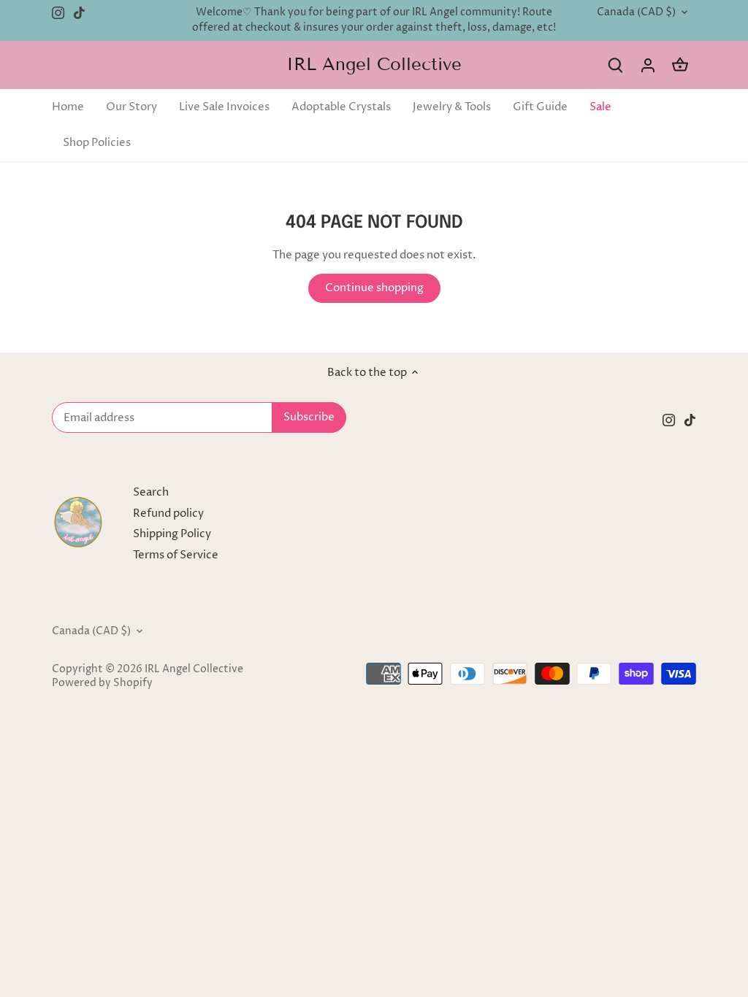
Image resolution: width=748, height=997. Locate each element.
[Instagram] (58, 12)
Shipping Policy (172, 534)
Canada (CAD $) (636, 13)
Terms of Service (175, 555)
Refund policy (168, 513)
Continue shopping (374, 288)
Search (151, 492)
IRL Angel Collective (374, 64)
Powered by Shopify (102, 683)
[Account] (648, 65)
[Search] (616, 65)
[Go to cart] (680, 65)
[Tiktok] (79, 12)
